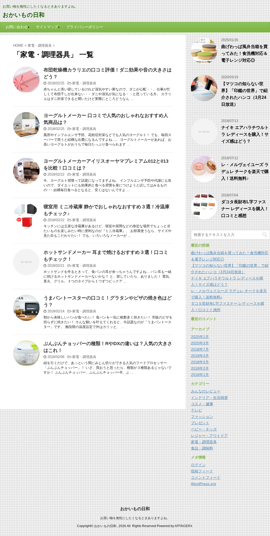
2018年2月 (200, 368)
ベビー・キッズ (204, 429)
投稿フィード (202, 471)
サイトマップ (47, 27)
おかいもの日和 (24, 15)
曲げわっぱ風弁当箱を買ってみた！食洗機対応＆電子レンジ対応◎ (244, 53)
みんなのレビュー (205, 391)
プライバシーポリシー (84, 27)
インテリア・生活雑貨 (209, 397)
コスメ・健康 (202, 404)
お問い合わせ (17, 27)
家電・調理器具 (84, 83)
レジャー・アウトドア (209, 435)
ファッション (202, 416)
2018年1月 (200, 375)
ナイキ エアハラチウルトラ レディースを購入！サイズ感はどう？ (245, 134)
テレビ (196, 410)
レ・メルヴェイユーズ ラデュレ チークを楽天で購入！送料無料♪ (245, 171)
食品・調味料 (202, 448)
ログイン (198, 465)
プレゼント (200, 423)
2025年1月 (200, 337)
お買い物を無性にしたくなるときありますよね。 (135, 518)
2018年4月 (200, 356)
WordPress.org (203, 484)
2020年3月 (200, 343)
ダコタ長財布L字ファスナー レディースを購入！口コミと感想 (245, 209)
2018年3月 (200, 362)
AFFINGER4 (183, 526)
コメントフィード (205, 477)
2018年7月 (200, 349)
